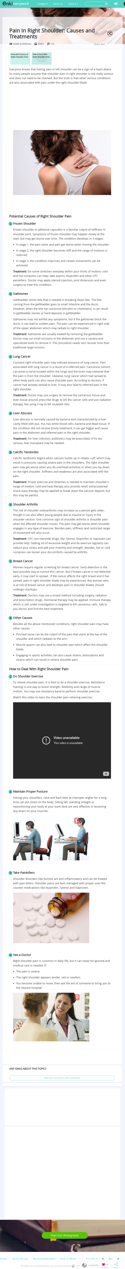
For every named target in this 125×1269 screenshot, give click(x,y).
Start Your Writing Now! (65, 1235)
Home (3, 1258)
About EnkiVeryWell (44, 1258)
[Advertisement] (62, 107)
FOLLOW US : (92, 1258)
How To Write (68, 1258)
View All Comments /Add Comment (62, 1077)
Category (42, 3)
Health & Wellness (22, 43)
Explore (72, 3)
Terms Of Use (20, 1258)
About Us (58, 3)
